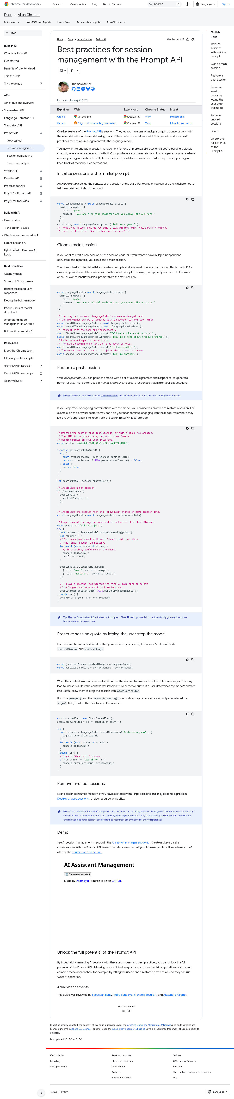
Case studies (78, 4)
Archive (116, 1072)
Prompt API (93, 131)
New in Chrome (112, 4)
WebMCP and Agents (39, 22)
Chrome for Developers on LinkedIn (192, 1072)
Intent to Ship (177, 116)
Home (60, 39)
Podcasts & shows (121, 1077)
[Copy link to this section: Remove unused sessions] (108, 784)
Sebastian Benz (101, 995)
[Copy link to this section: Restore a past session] (103, 368)
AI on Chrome (29, 15)
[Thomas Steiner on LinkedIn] (78, 90)
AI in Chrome (114, 22)
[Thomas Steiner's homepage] (93, 90)
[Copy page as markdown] (72, 71)
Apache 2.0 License (80, 1028)
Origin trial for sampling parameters (96, 123)
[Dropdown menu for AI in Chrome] (126, 22)
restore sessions (109, 395)
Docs (56, 4)
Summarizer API (85, 617)
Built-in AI (9, 22)
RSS (175, 1077)
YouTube (177, 1066)
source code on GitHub (87, 852)
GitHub (61, 116)
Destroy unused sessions (73, 798)
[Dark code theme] (187, 199)
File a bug (55, 1061)
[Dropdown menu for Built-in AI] (19, 22)
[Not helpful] (192, 39)
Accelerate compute (89, 22)
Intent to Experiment (181, 123)
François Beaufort (145, 995)
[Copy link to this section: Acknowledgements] (92, 987)
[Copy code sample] (192, 199)
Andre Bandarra (123, 995)
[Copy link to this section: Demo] (72, 833)
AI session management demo (131, 842)
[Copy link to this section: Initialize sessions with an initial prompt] (132, 174)
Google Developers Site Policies (128, 1028)
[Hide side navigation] (41, 1092)
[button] (22, 110)
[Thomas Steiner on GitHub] (74, 90)
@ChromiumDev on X (184, 1061)
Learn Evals (63, 22)
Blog (94, 4)
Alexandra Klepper (174, 995)
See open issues (58, 1066)
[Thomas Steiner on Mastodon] (83, 90)
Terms (53, 1091)
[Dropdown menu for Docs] (63, 4)
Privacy (64, 1091)
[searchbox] (23, 33)
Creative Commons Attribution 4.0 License (149, 1025)
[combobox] (164, 4)
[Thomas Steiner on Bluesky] (88, 90)
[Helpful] (187, 39)
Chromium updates (122, 1061)
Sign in (226, 4)
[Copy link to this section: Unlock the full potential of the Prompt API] (139, 953)
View (148, 116)
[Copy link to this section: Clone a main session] (100, 245)
